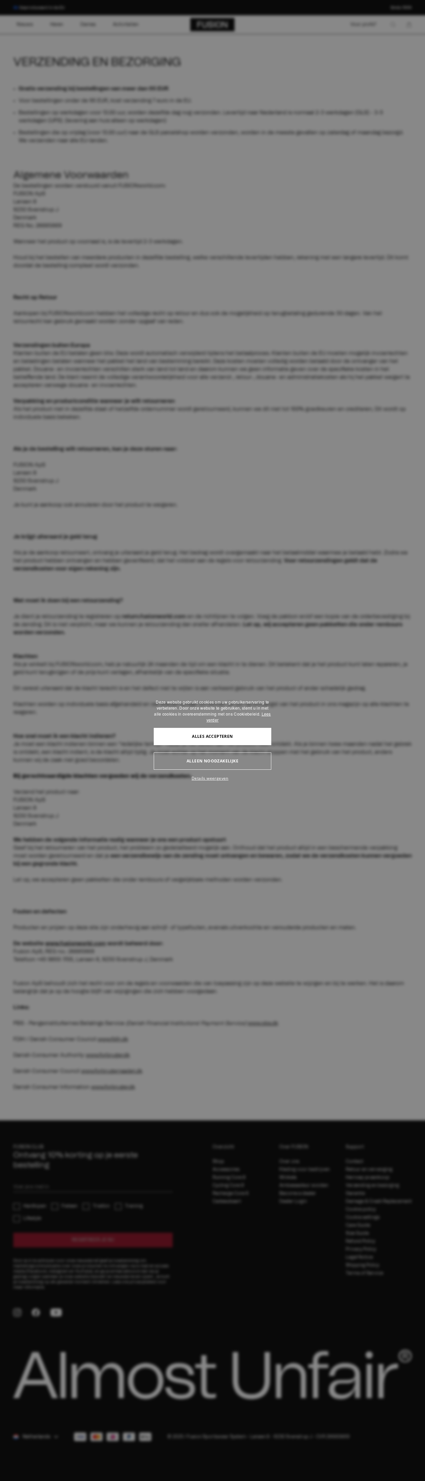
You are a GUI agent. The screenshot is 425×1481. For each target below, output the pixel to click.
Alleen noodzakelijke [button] (212, 761)
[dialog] (212, 740)
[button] (212, 778)
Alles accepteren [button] (212, 736)
